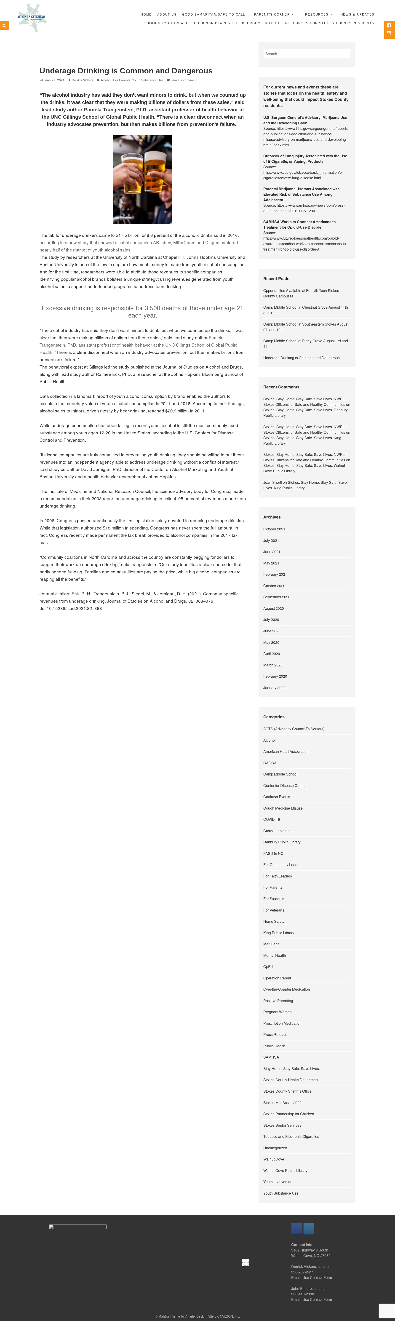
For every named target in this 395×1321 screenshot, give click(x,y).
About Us (167, 14)
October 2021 (274, 529)
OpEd (268, 966)
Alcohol (106, 80)
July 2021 (271, 540)
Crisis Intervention (278, 830)
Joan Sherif (272, 482)
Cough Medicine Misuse (283, 808)
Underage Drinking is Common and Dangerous (126, 70)
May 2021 (271, 563)
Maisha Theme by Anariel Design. (183, 1316)
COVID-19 (271, 819)
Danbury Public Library (282, 842)
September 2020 (276, 596)
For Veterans (273, 910)
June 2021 (271, 551)
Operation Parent (277, 978)
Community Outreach (166, 23)
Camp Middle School (280, 774)
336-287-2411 (302, 1272)
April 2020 (271, 653)
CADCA (270, 762)
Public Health (274, 1045)
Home (146, 14)
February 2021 (275, 574)
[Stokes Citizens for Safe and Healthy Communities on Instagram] (308, 1229)
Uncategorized (275, 1147)
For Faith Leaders (277, 876)
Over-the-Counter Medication (286, 989)
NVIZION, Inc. (230, 1316)
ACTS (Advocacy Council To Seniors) (293, 728)
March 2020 (273, 665)
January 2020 (274, 687)
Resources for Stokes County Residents (329, 23)
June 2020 (271, 631)
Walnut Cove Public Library (285, 1170)
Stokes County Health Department (291, 1079)
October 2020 (274, 585)
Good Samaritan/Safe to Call (213, 14)
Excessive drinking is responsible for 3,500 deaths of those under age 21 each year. (142, 312)
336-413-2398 (302, 1294)
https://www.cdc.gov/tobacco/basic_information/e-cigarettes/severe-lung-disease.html (303, 175)
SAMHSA (271, 1057)
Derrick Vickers (82, 80)
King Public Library (278, 932)
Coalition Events (276, 796)
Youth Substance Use (147, 80)
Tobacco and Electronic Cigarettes (291, 1136)
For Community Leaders (282, 864)
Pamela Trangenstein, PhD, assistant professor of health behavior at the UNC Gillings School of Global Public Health (138, 344)
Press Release (275, 1034)
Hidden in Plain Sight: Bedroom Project (237, 23)
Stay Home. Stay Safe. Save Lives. (291, 1068)
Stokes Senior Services (282, 1125)
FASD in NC (273, 853)
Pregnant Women (277, 1011)
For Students (273, 898)
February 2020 (275, 676)
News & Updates (357, 14)
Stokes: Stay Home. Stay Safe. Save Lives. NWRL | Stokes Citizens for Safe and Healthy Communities (305, 401)
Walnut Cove (273, 1159)
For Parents (121, 80)
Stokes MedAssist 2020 (282, 1102)
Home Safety (273, 921)
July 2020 (271, 619)
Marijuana (271, 944)
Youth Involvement (278, 1181)
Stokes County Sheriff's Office (287, 1091)
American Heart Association (286, 751)
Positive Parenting (278, 1000)
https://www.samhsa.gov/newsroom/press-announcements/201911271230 (304, 208)
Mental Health (274, 955)
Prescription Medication (282, 1023)
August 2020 (273, 608)
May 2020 (271, 642)
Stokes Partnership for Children (288, 1113)
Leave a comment (184, 80)
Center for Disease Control (285, 785)
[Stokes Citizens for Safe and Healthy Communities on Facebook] (296, 1229)
